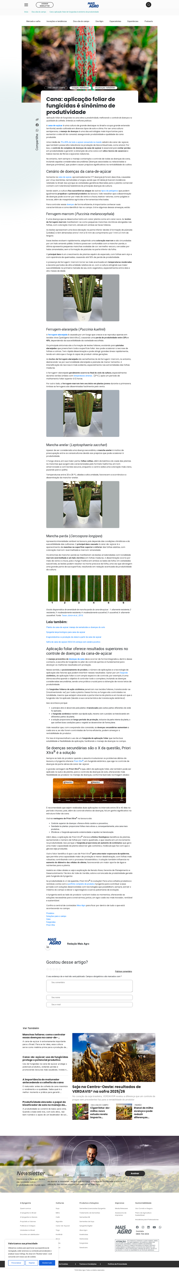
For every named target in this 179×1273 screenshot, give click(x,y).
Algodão (59, 1221)
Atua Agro (83, 1230)
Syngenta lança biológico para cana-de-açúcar (65, 632)
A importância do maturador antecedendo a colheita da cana (43, 1081)
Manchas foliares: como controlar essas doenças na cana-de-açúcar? (44, 1036)
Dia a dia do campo (39, 12)
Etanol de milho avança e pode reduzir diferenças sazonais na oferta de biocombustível (144, 1112)
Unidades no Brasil (27, 1230)
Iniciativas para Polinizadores (147, 1219)
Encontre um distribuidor (29, 1234)
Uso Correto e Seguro (144, 1208)
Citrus (58, 1247)
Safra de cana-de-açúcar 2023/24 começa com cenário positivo (73, 642)
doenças (70, 204)
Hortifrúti (59, 1234)
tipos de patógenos (109, 191)
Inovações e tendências (57, 21)
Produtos (50, 913)
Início (26, 12)
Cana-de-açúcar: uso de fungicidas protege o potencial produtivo (45, 1058)
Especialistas (115, 21)
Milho (58, 1213)
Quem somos (25, 1208)
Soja (57, 1208)
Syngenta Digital (86, 1226)
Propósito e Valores (28, 1221)
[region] (31, 1254)
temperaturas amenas (83, 376)
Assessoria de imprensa (120, 1214)
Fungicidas (51, 922)
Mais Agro (81, 905)
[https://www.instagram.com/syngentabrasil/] (143, 1227)
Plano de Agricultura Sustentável (143, 1214)
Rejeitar (32, 1263)
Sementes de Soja (87, 1221)
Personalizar (16, 1263)
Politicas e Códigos (27, 1226)
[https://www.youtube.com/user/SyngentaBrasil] (154, 1227)
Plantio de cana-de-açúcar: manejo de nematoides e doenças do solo (75, 627)
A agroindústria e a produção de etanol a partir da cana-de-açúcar (73, 637)
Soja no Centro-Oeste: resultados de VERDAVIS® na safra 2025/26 (106, 1089)
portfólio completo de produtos (81, 884)
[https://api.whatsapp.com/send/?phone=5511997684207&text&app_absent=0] (160, 1227)
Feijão (58, 1243)
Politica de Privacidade (117, 1264)
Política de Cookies (60, 1264)
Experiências (132, 21)
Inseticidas (84, 1234)
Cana (48, 919)
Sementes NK (85, 1217)
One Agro (99, 21)
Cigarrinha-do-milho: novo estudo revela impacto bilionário (100, 1112)
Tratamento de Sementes (90, 1213)
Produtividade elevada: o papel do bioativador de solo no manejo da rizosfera (44, 1103)
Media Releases (121, 1208)
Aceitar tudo (47, 1263)
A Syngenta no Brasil (28, 1213)
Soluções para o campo (56, 916)
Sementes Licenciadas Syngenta (92, 1208)
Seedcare (84, 1247)
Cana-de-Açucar (63, 1226)
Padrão (138, 1105)
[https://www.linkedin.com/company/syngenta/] (148, 1227)
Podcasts (149, 21)
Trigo (58, 1230)
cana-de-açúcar (64, 177)
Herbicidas (84, 1239)
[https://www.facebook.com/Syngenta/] (137, 1227)
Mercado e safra (33, 21)
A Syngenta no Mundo (28, 1217)
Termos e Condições (87, 1264)
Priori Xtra (79, 761)
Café (58, 1217)
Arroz (58, 1239)
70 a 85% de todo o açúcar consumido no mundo (81, 142)
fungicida (124, 673)
